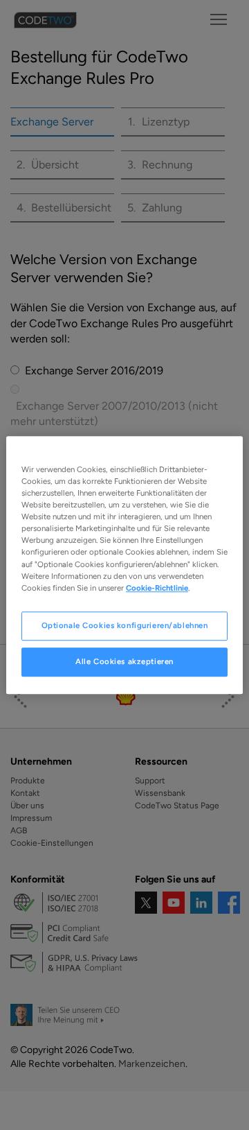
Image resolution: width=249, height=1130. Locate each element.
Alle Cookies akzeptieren (124, 661)
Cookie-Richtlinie (157, 588)
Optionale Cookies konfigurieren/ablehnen (125, 625)
